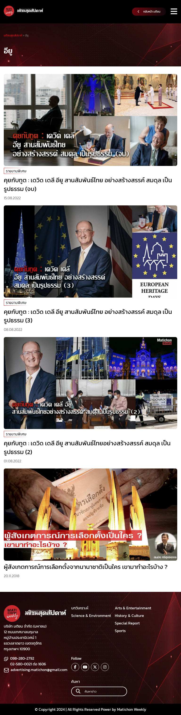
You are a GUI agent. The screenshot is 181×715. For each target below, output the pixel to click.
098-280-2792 (22, 658)
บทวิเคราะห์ (79, 608)
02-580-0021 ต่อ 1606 (28, 664)
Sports (120, 630)
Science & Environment (91, 615)
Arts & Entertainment (133, 608)
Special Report (127, 623)
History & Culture (129, 615)
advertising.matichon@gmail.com (39, 669)
